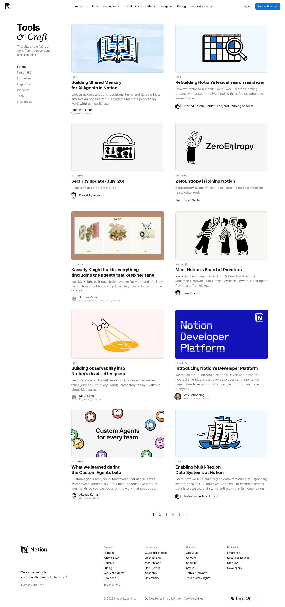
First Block (24, 101)
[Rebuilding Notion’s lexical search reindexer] (221, 48)
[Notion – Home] (8, 6)
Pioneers (23, 90)
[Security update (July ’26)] (117, 147)
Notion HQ (24, 72)
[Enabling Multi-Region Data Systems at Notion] (221, 433)
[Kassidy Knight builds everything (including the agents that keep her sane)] (117, 235)
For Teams (24, 78)
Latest (21, 67)
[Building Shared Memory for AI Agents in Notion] (117, 48)
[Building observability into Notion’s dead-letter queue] (117, 334)
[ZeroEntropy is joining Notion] (221, 147)
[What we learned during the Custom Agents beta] (117, 433)
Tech (20, 96)
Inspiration (24, 84)
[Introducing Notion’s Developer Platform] (221, 334)
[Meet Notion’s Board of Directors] (221, 235)
